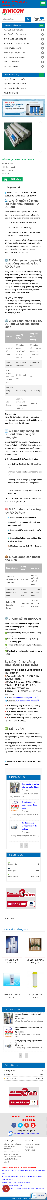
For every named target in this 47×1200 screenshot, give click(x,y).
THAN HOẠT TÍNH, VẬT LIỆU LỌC (16, 53)
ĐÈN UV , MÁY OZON (12, 62)
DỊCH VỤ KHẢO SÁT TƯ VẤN (15, 88)
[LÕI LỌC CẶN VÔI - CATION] (35, 979)
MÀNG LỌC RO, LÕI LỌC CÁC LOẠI (17, 44)
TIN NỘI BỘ (29, 1147)
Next (40, 152)
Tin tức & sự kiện (32, 1141)
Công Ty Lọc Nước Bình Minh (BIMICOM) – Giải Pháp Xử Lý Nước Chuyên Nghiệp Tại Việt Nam (12, 1155)
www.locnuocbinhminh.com (26, 701)
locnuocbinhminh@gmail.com (26, 1133)
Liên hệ (6, 1162)
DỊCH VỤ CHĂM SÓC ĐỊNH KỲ (15, 84)
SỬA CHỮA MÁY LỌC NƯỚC (14, 79)
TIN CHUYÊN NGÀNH (32, 1144)
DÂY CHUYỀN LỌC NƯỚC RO (15, 39)
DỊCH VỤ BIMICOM (11, 66)
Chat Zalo (40, 1196)
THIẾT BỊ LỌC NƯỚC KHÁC (14, 57)
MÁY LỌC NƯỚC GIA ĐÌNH (14, 30)
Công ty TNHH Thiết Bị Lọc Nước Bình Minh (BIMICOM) (12, 1146)
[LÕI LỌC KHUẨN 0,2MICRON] (11, 945)
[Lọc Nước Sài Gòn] (23, 12)
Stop (43, 119)
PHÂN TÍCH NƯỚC (11, 93)
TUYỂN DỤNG (30, 1150)
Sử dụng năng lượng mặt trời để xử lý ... (29, 826)
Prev (40, 122)
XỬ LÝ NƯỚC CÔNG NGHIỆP (15, 34)
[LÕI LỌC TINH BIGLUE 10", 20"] (11, 979)
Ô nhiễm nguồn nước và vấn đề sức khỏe (30, 805)
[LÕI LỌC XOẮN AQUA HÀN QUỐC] (35, 945)
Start (42, 119)
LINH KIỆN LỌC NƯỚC (12, 48)
